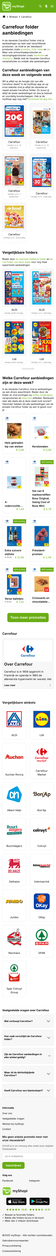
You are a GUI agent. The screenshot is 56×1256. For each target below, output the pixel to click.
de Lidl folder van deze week (27, 260)
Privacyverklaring (11, 1245)
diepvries (27, 398)
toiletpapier (46, 395)
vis (48, 49)
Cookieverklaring (11, 1251)
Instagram (34, 1180)
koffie (36, 395)
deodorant (39, 55)
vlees (40, 49)
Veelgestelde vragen (13, 1118)
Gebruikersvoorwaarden (15, 1240)
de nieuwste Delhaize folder (31, 259)
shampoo (7, 58)
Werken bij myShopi (13, 1123)
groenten (25, 49)
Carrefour (26, 16)
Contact (6, 1129)
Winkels (13, 16)
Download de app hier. (40, 99)
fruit (34, 49)
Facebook (7, 1180)
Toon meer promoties (28, 617)
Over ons (7, 1113)
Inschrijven (13, 1165)
